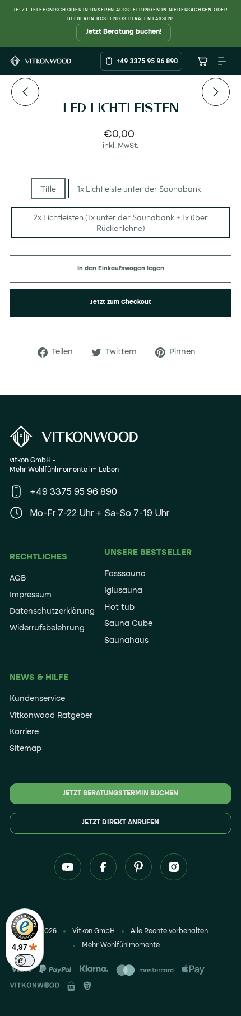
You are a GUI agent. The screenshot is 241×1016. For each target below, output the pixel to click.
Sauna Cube (128, 624)
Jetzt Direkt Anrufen (120, 822)
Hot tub (119, 607)
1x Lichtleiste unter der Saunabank (139, 188)
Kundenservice (37, 699)
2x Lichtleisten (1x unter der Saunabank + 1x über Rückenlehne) (120, 222)
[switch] (25, 960)
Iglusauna (123, 591)
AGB (18, 578)
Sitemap (25, 749)
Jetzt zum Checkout (120, 302)
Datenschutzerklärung (52, 611)
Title (48, 188)
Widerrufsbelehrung (47, 628)
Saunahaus (126, 640)
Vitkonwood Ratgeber (51, 716)
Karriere (24, 732)
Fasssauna (125, 574)
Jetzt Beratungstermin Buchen (120, 793)
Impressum (31, 595)
